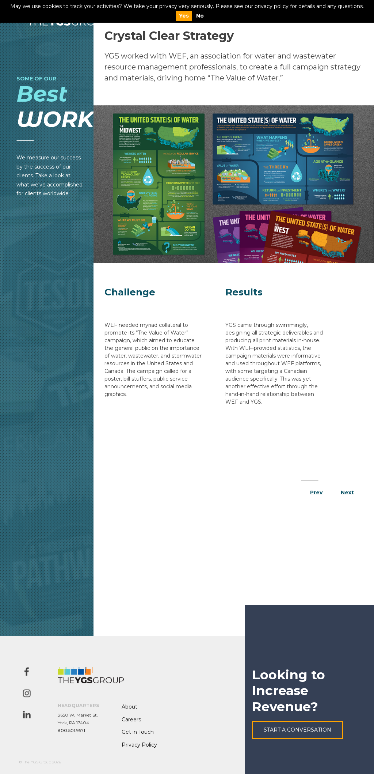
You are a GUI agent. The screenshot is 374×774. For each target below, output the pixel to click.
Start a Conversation (297, 729)
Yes (184, 15)
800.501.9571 (71, 730)
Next (347, 492)
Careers (131, 719)
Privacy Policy (139, 744)
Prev (316, 492)
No (200, 15)
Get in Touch (138, 732)
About (129, 706)
